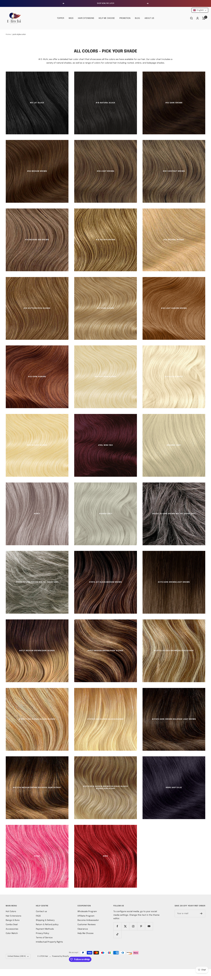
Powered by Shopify (60, 956)
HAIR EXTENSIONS (86, 18)
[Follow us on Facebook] (117, 926)
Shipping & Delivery (45, 920)
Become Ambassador (88, 920)
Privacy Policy (42, 933)
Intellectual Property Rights (49, 942)
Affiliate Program (86, 916)
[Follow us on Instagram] (133, 926)
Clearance (83, 929)
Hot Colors (11, 911)
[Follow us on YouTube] (149, 926)
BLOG (137, 18)
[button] (200, 10)
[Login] (197, 18)
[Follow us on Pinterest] (141, 926)
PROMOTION (124, 18)
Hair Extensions (13, 916)
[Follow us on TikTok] (117, 934)
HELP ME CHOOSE (107, 18)
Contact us (41, 911)
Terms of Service (44, 938)
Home (8, 34)
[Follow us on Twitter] (125, 926)
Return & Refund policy (47, 925)
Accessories (12, 929)
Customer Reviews (87, 925)
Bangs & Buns (13, 920)
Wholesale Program (87, 911)
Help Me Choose (85, 933)
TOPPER (60, 18)
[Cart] (203, 18)
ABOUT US (149, 18)
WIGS (71, 18)
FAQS (38, 916)
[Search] (191, 18)
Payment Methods (45, 929)
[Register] (201, 913)
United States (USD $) (17, 956)
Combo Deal (12, 925)
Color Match (12, 933)
